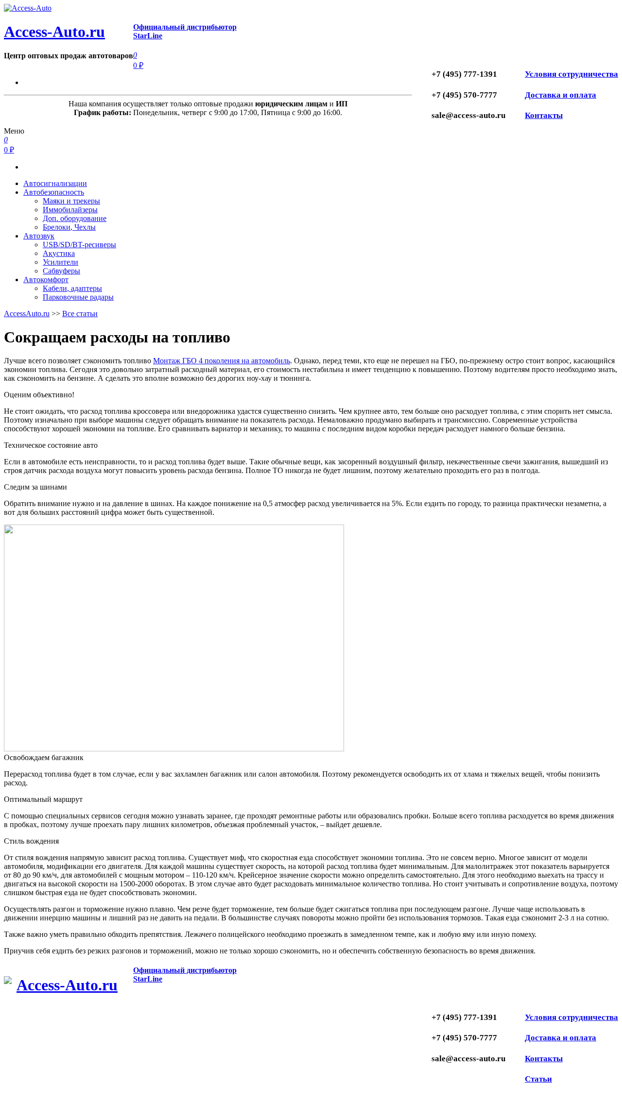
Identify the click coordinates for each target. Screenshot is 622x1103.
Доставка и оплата (560, 95)
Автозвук (38, 236)
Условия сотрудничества (571, 74)
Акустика (59, 253)
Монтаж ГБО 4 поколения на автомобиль (221, 360)
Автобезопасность (53, 192)
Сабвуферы (61, 271)
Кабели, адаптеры (72, 288)
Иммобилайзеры (70, 209)
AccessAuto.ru (27, 313)
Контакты (544, 115)
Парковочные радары (78, 297)
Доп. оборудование (74, 218)
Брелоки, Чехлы (69, 227)
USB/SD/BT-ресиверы (79, 244)
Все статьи (80, 313)
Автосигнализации (55, 183)
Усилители (60, 262)
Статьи (538, 1079)
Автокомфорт (46, 279)
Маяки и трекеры (71, 201)
